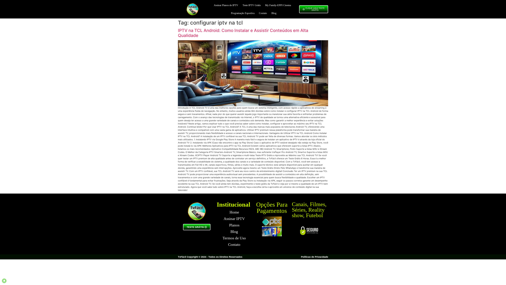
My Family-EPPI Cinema (278, 5)
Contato (263, 13)
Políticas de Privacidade (314, 257)
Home (234, 212)
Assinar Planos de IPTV (226, 5)
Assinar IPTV (234, 219)
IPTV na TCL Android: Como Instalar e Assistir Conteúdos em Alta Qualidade (243, 33)
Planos (234, 225)
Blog (273, 13)
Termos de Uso (234, 238)
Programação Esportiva (242, 13)
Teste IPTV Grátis (252, 5)
